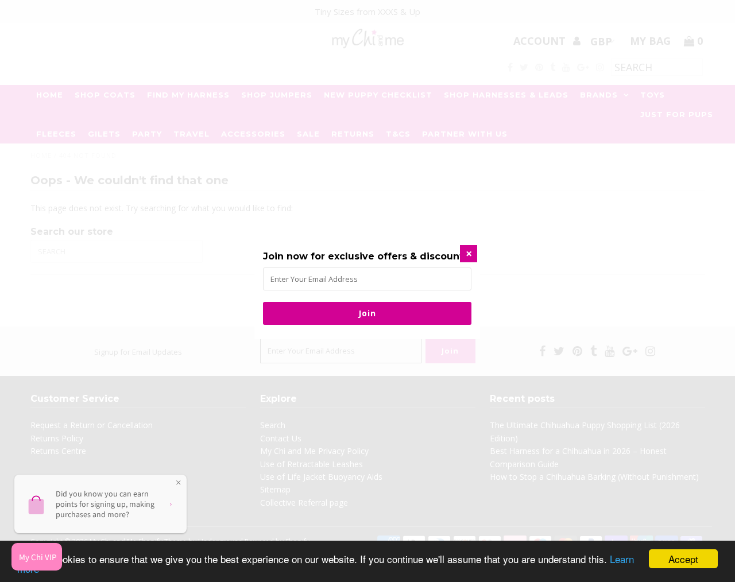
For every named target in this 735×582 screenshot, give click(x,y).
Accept (683, 559)
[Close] (468, 253)
